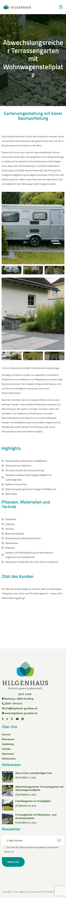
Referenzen (8, 739)
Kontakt (6, 749)
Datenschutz (9, 758)
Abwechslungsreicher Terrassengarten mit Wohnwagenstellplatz (39, 788)
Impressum (8, 754)
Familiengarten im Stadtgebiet (33, 801)
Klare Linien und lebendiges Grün (33, 773)
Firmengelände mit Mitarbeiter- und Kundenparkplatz (35, 816)
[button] (4, 228)
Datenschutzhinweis (29, 847)
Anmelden (13, 862)
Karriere (6, 734)
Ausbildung (8, 744)
